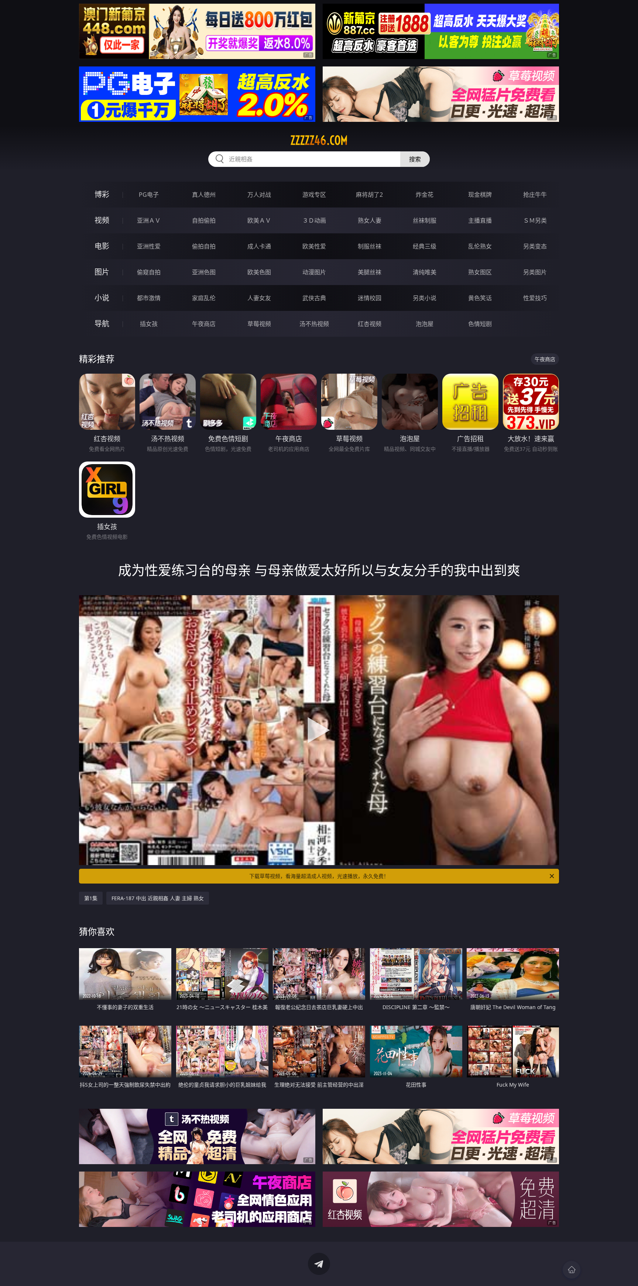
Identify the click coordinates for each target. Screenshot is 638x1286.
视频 (102, 220)
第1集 (90, 898)
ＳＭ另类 (535, 220)
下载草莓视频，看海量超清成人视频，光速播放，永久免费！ (319, 875)
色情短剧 (480, 324)
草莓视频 (259, 324)
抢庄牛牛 (535, 195)
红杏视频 (369, 324)
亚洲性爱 (149, 246)
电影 (102, 246)
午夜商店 (204, 324)
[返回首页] (571, 1270)
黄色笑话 (480, 298)
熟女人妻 (369, 220)
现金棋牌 (480, 195)
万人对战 (259, 195)
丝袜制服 (424, 220)
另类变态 (535, 246)
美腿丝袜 (369, 272)
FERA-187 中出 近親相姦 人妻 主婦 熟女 (158, 898)
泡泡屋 (424, 324)
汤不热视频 (314, 324)
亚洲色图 (204, 272)
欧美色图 (259, 272)
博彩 (102, 194)
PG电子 (149, 195)
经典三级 (424, 246)
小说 (102, 298)
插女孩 (149, 324)
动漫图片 (314, 272)
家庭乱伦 (204, 298)
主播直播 (480, 220)
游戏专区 (314, 195)
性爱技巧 (535, 298)
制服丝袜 (369, 246)
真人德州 (204, 195)
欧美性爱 (314, 246)
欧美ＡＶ (259, 220)
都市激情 (149, 298)
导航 (102, 324)
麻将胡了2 (369, 195)
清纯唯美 (424, 272)
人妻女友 (259, 298)
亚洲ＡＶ (149, 220)
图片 (102, 272)
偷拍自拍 (204, 246)
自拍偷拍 (204, 220)
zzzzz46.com (319, 140)
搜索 (415, 159)
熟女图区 (480, 272)
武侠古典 (314, 298)
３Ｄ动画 (314, 220)
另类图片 (535, 272)
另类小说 (424, 298)
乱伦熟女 (480, 246)
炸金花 (424, 195)
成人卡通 (259, 246)
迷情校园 (369, 298)
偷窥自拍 (149, 272)
